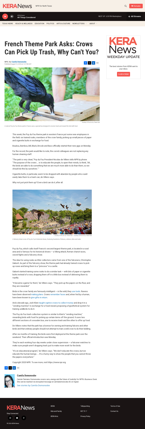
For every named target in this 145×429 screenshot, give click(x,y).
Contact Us (114, 411)
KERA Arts (54, 416)
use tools (76, 291)
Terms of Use (115, 406)
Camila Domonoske (19, 62)
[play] (5, 16)
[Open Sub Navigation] (86, 23)
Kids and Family (56, 411)
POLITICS (50, 23)
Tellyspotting (85, 406)
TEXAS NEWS (7, 23)
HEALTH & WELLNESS (24, 23)
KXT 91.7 (84, 411)
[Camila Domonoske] (10, 381)
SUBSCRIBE (123, 74)
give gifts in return (39, 297)
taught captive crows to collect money (56, 303)
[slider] (15, 16)
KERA (53, 406)
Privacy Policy (85, 416)
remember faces (57, 294)
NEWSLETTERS (78, 23)
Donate (136, 6)
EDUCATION (39, 23)
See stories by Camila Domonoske (33, 385)
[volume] (12, 16)
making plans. (37, 294)
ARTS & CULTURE (63, 23)
